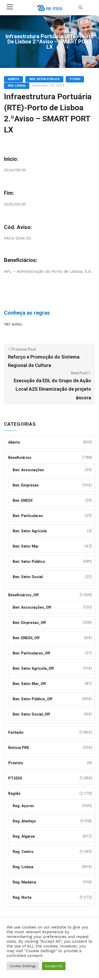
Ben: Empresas (26, 485)
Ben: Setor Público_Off (32, 699)
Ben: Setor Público (44, 79)
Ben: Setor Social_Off (31, 714)
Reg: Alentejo (24, 821)
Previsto (15, 763)
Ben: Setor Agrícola (30, 531)
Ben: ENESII (22, 500)
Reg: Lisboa (16, 85)
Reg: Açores (23, 806)
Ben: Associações (28, 470)
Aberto (13, 79)
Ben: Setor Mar (26, 546)
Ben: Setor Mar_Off (29, 684)
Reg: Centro (23, 852)
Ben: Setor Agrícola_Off (33, 668)
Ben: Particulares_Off (31, 653)
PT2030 (75, 79)
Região (14, 793)
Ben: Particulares (28, 516)
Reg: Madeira (24, 882)
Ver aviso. (13, 324)
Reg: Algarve (24, 836)
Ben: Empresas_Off (29, 622)
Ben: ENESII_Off (26, 638)
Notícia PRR (18, 748)
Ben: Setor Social (28, 577)
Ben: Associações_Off (32, 607)
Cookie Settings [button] (23, 966)
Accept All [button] (53, 966)
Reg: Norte (22, 897)
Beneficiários (19, 457)
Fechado (15, 732)
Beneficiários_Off (23, 595)
